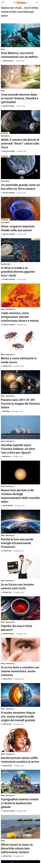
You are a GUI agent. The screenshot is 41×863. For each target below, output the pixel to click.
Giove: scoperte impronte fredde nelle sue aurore (18, 228)
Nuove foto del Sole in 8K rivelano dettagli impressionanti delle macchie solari (20, 495)
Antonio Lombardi (9, 151)
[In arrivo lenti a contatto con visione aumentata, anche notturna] (20, 650)
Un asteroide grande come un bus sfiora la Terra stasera (20, 186)
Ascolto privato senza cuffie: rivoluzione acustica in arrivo (20, 759)
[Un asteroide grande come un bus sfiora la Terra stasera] (20, 167)
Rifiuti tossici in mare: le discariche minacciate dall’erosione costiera (17, 848)
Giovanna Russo (8, 61)
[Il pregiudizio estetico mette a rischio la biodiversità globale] (20, 781)
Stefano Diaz (7, 366)
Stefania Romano (8, 106)
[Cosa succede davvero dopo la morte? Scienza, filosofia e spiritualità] (20, 77)
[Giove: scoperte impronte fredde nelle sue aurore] (20, 209)
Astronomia (5, 136)
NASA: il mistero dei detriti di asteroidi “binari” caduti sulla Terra (20, 143)
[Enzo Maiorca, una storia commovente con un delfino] (20, 35)
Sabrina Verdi (7, 679)
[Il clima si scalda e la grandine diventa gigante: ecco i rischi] (20, 250)
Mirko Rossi (7, 411)
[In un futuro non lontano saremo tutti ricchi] (20, 567)
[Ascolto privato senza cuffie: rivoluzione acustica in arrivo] (20, 740)
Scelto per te (10, 309)
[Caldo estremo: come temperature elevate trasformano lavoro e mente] (20, 295)
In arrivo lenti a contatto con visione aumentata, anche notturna (20, 671)
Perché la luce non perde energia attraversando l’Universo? (17, 543)
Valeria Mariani (8, 505)
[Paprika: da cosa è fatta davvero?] (20, 608)
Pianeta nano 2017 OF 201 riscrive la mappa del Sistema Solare (20, 403)
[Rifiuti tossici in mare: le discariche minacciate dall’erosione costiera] (20, 827)
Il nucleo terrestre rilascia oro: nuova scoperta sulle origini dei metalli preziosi (18, 716)
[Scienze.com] (20, 2)
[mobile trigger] (3, 2)
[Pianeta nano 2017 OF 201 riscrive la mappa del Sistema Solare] (20, 382)
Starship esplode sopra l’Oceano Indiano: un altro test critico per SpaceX (18, 448)
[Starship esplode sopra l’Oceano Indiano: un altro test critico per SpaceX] (20, 427)
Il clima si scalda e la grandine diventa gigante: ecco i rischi (18, 271)
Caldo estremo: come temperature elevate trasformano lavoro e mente (20, 316)
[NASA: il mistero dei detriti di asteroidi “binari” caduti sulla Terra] (20, 122)
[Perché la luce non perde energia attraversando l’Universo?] (20, 521)
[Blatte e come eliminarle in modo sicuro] (20, 340)
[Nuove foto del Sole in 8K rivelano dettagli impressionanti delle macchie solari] (20, 472)
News (3, 49)
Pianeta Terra (6, 264)
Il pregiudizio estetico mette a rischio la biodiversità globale (20, 803)
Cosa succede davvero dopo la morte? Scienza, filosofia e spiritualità (19, 98)
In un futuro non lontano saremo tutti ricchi (17, 586)
